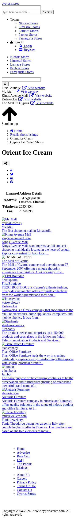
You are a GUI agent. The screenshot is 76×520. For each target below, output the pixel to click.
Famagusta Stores (30, 38)
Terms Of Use (26, 486)
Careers (22, 478)
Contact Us (24, 490)
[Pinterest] (11, 182)
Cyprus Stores (26, 493)
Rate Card (23, 456)
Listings (22, 467)
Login (27, 46)
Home (21, 448)
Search (47, 12)
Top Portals (24, 464)
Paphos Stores (28, 34)
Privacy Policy (26, 482)
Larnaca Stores (28, 31)
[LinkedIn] (11, 178)
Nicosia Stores (28, 23)
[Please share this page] (6, 163)
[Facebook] (11, 170)
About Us (23, 475)
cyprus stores (10, 3)
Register (29, 49)
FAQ (20, 460)
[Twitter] (11, 174)
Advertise (23, 452)
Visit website (36, 88)
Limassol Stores (29, 27)
